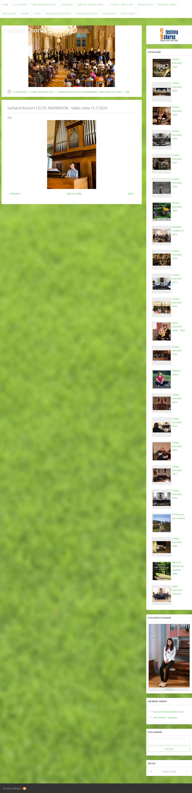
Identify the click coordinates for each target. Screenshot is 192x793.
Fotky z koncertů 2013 (177, 422)
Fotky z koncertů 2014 (177, 398)
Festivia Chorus (24, 30)
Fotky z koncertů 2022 (177, 135)
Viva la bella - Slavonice (165, 717)
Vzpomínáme (109, 13)
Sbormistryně (128, 13)
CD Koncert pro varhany (178, 516)
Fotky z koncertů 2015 (177, 350)
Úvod (5, 4)
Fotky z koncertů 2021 (177, 159)
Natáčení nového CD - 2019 (178, 231)
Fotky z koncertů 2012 (177, 446)
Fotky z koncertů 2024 (177, 87)
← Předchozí (14, 193)
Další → (132, 193)
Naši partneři (9, 13)
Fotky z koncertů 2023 (42, 91)
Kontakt (25, 13)
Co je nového (20, 4)
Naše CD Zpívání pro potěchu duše (178, 568)
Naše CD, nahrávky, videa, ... (91, 4)
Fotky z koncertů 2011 (177, 470)
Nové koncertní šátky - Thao (178, 326)
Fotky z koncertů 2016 (177, 302)
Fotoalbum (66, 4)
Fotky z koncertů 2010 (177, 494)
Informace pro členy (86, 13)
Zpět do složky (74, 193)
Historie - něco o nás (122, 4)
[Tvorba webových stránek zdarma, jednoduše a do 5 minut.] (24, 788)
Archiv (37, 13)
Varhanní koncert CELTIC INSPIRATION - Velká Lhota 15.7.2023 (89, 91)
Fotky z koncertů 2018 (177, 254)
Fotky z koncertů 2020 (177, 183)
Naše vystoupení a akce (44, 4)
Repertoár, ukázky (167, 4)
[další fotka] (131, 154)
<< (152, 771)
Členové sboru (145, 4)
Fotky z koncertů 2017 (177, 278)
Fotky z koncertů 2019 (177, 207)
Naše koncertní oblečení (58, 13)
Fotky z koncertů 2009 (177, 542)
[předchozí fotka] (12, 154)
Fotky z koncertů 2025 (177, 63)
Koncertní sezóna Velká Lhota (168, 711)
